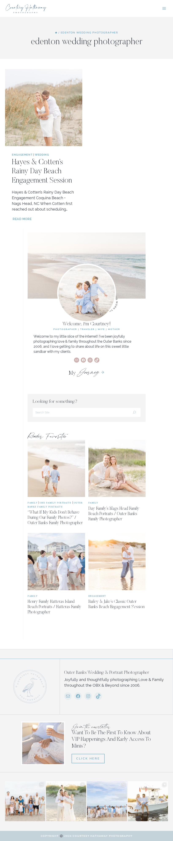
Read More (22, 219)
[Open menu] (164, 8)
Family (33, 502)
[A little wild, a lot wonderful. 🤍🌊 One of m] (66, 801)
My (84, 373)
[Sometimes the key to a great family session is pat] (25, 801)
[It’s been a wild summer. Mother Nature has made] (107, 801)
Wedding (42, 154)
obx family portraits (56, 502)
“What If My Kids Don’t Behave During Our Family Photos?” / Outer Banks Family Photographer (55, 517)
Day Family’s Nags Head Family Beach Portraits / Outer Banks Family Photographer (113, 514)
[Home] (56, 32)
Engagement (22, 154)
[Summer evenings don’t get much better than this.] (148, 801)
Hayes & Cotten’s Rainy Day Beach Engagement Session (42, 171)
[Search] (134, 412)
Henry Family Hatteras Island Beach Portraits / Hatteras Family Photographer (54, 607)
